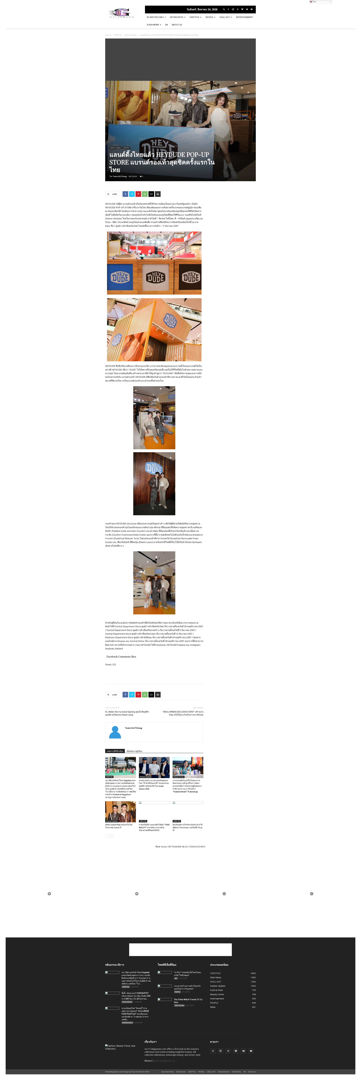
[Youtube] (251, 9)
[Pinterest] (138, 194)
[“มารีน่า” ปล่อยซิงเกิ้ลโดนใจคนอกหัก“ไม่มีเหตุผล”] (165, 976)
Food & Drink (127, 1002)
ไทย (314, 2)
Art (176, 978)
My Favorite (176, 17)
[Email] (151, 194)
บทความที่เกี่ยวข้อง (115, 751)
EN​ (166, 24)
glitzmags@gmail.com (164, 1060)
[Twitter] (237, 9)
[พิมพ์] (158, 194)
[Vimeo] (242, 9)
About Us (177, 24)
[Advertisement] (180, 59)
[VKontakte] (247, 9)
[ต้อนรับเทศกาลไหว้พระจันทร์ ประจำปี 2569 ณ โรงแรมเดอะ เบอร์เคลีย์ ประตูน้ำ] (188, 811)
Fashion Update (130, 35)
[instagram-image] (49, 893)
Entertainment (244, 17)
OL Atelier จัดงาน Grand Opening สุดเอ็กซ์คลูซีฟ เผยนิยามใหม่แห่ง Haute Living (127, 713)
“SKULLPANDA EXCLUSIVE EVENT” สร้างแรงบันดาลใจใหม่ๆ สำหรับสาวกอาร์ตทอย (183, 713)
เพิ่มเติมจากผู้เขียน (134, 751)
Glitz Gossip (179, 1005)
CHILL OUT (224, 17)
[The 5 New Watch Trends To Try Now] (165, 1003)
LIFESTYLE (194, 17)
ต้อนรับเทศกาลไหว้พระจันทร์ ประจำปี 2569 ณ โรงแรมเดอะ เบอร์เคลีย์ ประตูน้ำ (187, 827)
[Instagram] (233, 9)
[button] (224, 9)
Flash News (153, 24)
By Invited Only (155, 17)
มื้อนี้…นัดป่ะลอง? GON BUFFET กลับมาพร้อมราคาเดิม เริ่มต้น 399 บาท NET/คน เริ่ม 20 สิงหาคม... (136, 996)
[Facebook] (228, 9)
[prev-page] (107, 836)
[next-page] (111, 836)
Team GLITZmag (120, 176)
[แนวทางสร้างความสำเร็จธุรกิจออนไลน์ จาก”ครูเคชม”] (165, 989)
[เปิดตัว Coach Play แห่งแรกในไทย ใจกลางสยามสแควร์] (120, 811)
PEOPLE (209, 17)
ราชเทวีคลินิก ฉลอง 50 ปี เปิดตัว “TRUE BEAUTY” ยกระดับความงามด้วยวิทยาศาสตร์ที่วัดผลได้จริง (154, 827)
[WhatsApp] (145, 194)
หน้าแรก (108, 35)
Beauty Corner (178, 777)
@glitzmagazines (193, 846)
